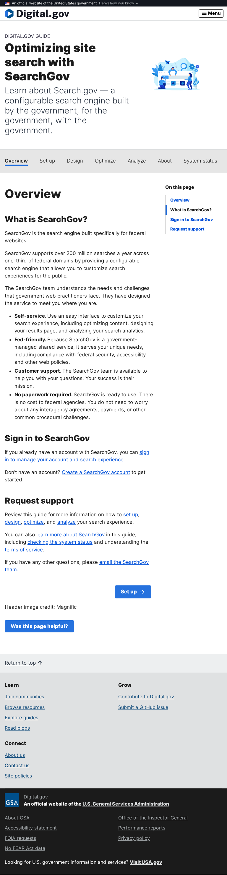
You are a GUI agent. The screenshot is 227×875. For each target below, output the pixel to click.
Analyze (137, 161)
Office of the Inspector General (153, 818)
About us (15, 755)
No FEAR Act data (25, 848)
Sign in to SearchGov (191, 219)
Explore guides (21, 717)
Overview (16, 161)
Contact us (17, 765)
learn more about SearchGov (70, 535)
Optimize (105, 161)
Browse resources (25, 707)
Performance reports (141, 828)
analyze (66, 522)
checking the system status (60, 542)
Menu (214, 13)
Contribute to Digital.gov (146, 696)
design (13, 522)
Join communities (24, 696)
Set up (47, 161)
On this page (179, 187)
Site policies (18, 776)
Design (75, 161)
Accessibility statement (31, 828)
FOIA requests (20, 838)
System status (200, 161)
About (165, 161)
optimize (34, 522)
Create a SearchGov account (96, 472)
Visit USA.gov (146, 862)
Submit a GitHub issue (143, 707)
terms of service (24, 550)
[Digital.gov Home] (102, 13)
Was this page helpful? (39, 626)
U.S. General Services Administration (125, 804)
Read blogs (17, 728)
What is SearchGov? (191, 209)
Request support (187, 228)
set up (130, 514)
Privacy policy (134, 838)
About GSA (17, 818)
